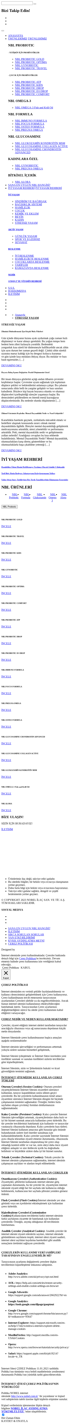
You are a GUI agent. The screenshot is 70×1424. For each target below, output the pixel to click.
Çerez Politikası (27, 958)
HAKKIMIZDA (17, 290)
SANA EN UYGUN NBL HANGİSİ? (29, 185)
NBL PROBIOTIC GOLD (29, 59)
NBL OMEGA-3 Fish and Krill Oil (34, 107)
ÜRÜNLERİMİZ (37, 38)
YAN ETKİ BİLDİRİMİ (21, 937)
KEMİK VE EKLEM (27, 213)
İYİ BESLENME (24, 255)
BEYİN (19, 216)
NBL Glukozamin (39, 496)
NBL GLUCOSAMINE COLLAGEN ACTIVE (41, 146)
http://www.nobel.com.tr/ (24, 1396)
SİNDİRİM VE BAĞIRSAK (31, 201)
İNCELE (6, 526)
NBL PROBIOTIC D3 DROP (31, 91)
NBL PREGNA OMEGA (29, 129)
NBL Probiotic (14, 496)
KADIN (19, 219)
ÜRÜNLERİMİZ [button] (17, 38)
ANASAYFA (15, 35)
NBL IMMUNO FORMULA (31, 120)
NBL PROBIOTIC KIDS (29, 85)
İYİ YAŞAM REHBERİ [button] (21, 188)
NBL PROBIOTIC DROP (29, 88)
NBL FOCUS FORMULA (29, 123)
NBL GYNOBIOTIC (26, 65)
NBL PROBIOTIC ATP (28, 82)
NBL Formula (25, 496)
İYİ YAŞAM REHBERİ (48, 188)
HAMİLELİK (22, 207)
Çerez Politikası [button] (10, 967)
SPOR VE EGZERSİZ (27, 239)
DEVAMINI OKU (11, 365)
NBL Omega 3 (52, 497)
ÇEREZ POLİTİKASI (20, 943)
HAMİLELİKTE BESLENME (32, 258)
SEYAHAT (21, 242)
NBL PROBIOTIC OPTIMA (31, 62)
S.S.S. (11, 287)
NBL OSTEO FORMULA (29, 126)
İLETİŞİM (14, 294)
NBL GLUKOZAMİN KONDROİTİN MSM (40, 143)
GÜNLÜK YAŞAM (26, 236)
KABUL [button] (25, 967)
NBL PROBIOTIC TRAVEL (31, 68)
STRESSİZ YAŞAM (26, 222)
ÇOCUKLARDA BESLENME (32, 261)
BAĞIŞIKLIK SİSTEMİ (28, 204)
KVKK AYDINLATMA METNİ (26, 940)
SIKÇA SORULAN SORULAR (26, 934)
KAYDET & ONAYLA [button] (14, 1421)
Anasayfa (20, 314)
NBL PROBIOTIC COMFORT (32, 94)
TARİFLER (21, 265)
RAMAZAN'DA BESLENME (32, 268)
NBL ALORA (23, 181)
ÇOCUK (20, 210)
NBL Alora (63, 496)
